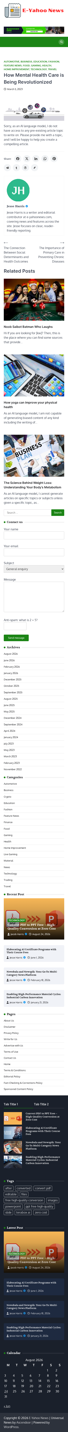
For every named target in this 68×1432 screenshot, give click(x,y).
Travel (52, 69)
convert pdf (43, 1188)
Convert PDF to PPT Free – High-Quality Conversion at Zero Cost (32, 927)
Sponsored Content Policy (18, 1089)
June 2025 (9, 705)
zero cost (41, 1212)
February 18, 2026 (40, 980)
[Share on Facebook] (17, 158)
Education (40, 61)
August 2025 (11, 698)
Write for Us (10, 1039)
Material (8, 860)
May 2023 (9, 749)
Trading (8, 879)
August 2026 (11, 653)
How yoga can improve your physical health (30, 405)
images (53, 1200)
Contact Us (10, 1057)
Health (46, 65)
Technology (39, 69)
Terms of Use (11, 1051)
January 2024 (11, 737)
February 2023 (12, 762)
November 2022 (13, 769)
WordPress (11, 1427)
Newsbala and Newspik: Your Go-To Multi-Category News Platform (32, 973)
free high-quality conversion (24, 1200)
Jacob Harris (17, 934)
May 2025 (9, 711)
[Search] (61, 42)
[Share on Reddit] (7, 167)
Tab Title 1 (11, 1104)
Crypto (7, 796)
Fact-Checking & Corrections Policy (23, 1082)
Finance (8, 822)
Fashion (53, 61)
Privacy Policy (11, 1032)
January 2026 (11, 673)
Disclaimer (9, 1026)
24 (6, 1391)
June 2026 (9, 660)
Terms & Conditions (15, 1070)
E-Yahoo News (38, 1418)
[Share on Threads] (25, 167)
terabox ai (23, 1212)
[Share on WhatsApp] (45, 158)
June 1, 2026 (37, 957)
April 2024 (9, 730)
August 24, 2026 (41, 934)
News (7, 867)
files (24, 1194)
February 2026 (12, 666)
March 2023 (10, 756)
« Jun (7, 1406)
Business (26, 61)
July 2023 (9, 743)
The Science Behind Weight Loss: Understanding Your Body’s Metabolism (32, 485)
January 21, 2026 (39, 1002)
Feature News (13, 65)
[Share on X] (26, 158)
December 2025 (12, 679)
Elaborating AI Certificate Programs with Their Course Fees (43, 1131)
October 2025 (11, 685)
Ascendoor (23, 1422)
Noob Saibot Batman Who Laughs (28, 327)
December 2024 (13, 717)
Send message (16, 637)
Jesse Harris (16, 957)
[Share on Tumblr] (16, 167)
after (8, 1188)
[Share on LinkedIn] (35, 158)
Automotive (11, 61)
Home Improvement (16, 69)
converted (23, 1188)
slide (8, 1212)
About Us (9, 1020)
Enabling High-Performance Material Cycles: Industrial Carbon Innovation (34, 996)
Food (26, 65)
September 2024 (13, 724)
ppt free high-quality (39, 1206)
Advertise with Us (13, 1045)
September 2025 (13, 692)
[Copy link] (34, 167)
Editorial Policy (12, 1076)
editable (11, 1194)
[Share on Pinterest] (54, 158)
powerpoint (13, 1206)
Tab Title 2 (41, 1104)
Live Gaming (10, 854)
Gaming (36, 65)
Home (7, 1064)
